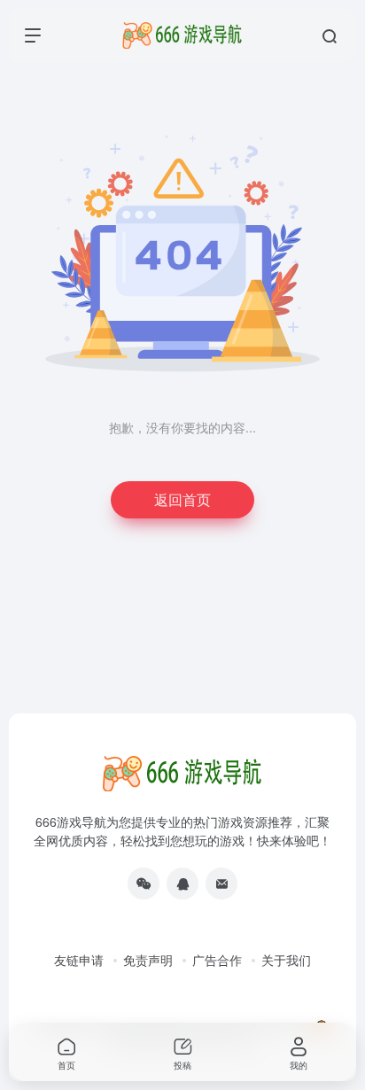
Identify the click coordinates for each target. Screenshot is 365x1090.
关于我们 (286, 960)
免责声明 (148, 960)
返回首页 (182, 499)
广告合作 (217, 960)
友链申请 (79, 960)
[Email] (221, 883)
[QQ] (182, 883)
